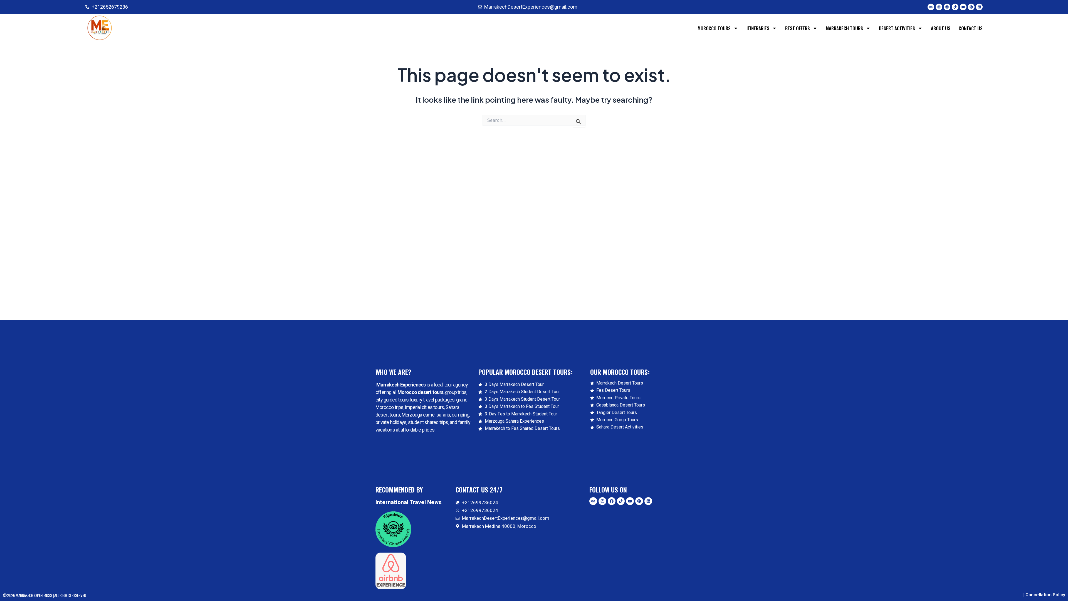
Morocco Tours (714, 28)
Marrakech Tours (844, 28)
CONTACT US (971, 28)
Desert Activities (897, 28)
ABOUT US (940, 28)
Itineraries (757, 28)
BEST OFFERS (797, 28)
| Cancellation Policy (1044, 594)
